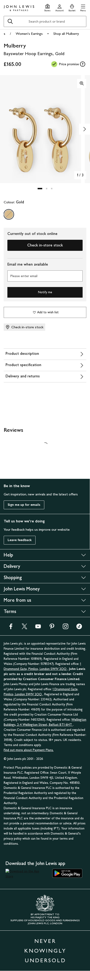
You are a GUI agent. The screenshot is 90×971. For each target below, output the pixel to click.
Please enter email (23, 276)
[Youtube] (38, 628)
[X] (24, 628)
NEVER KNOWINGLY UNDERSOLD (45, 951)
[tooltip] (82, 64)
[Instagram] (65, 628)
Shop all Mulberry (66, 33)
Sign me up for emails (24, 505)
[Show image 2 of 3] (84, 129)
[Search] (10, 21)
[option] (9, 214)
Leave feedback (20, 540)
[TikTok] (79, 628)
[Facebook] (11, 628)
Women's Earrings (29, 33)
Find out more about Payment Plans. (29, 750)
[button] (83, 7)
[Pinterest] (52, 628)
